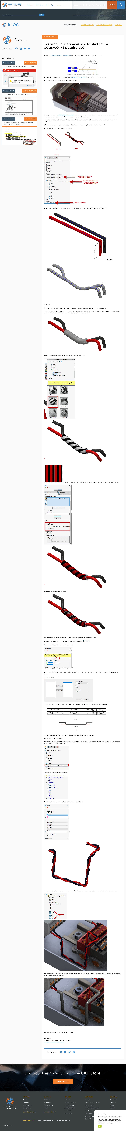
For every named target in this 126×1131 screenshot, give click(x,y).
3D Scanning (49, 5)
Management (26, 1108)
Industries (89, 1097)
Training (75, 5)
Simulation (26, 1102)
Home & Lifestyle (89, 1105)
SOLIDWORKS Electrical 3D (78, 77)
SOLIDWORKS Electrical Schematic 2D (59, 55)
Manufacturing (27, 1105)
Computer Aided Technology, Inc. (54, 1042)
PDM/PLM (118, 25)
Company (99, 5)
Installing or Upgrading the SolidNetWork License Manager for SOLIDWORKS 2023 (18, 123)
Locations (113, 1108)
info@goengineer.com (45, 1121)
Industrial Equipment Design (93, 1116)
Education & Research (91, 1111)
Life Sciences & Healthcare (92, 1108)
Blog (93, 5)
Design (25, 1100)
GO (41, 15)
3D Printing (39, 5)
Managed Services (70, 1108)
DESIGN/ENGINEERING (104, 25)
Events (88, 5)
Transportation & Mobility (92, 1102)
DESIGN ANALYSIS (87, 25)
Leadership (113, 1102)
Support (82, 5)
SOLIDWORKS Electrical (29, 91)
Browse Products (63, 1081)
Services (59, 5)
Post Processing (48, 1105)
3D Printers (47, 1100)
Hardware (47, 1097)
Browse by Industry (28, 1112)
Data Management (70, 1105)
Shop (105, 5)
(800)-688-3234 (28, 1121)
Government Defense (91, 1113)
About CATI (113, 1100)
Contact (112, 5)
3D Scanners (47, 1102)
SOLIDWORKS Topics (30, 63)
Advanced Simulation (70, 1102)
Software (30, 5)
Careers (112, 1105)
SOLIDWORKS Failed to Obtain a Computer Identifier (19, 66)
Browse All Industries (91, 1119)
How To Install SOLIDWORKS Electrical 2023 (16, 94)
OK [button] (99, 1126)
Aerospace (88, 1100)
